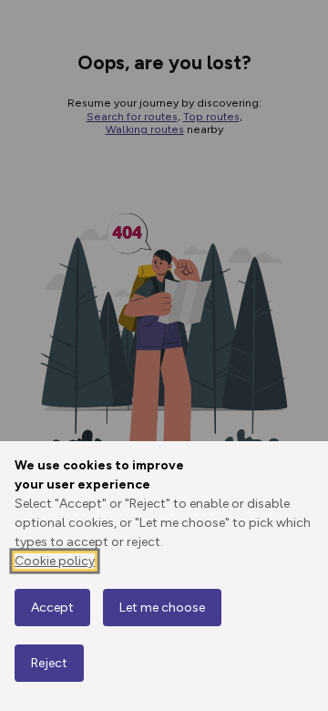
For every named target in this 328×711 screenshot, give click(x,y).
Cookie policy (55, 561)
